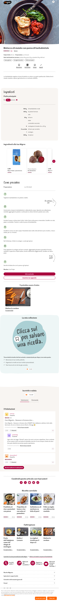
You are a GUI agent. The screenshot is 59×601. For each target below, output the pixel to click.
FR (7, 588)
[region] (29, 594)
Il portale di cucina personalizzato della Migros (15, 556)
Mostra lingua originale (23, 427)
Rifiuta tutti (52, 598)
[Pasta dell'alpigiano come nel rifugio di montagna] (9, 539)
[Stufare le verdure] (49, 539)
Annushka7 (13, 455)
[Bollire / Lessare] (22, 539)
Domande (34, 400)
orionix (12, 414)
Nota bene (17, 100)
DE (4, 588)
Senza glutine (8, 60)
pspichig (15, 435)
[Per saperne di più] (17, 309)
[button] (7, 415)
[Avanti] (53, 161)
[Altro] (53, 430)
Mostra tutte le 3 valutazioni (14, 467)
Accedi (30, 369)
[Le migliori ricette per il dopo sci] (36, 539)
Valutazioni (24, 400)
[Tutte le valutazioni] (7, 50)
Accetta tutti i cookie (40, 598)
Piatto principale (30, 60)
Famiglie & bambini (18, 60)
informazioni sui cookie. (9, 595)
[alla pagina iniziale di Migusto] (8, 1)
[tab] (29, 572)
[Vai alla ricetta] (9, 505)
